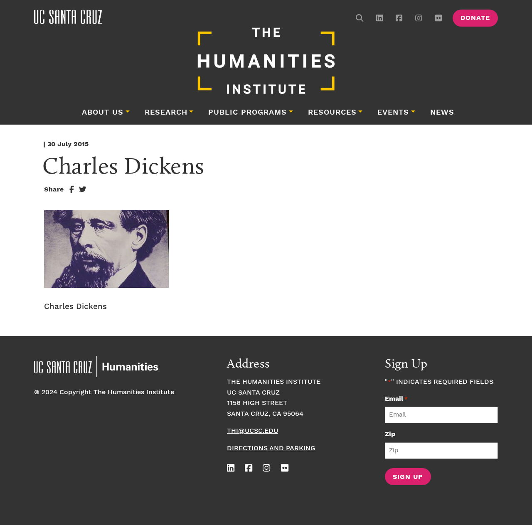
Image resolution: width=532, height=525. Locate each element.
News (442, 112)
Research (166, 112)
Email (396, 399)
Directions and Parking (271, 448)
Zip (390, 434)
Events (393, 112)
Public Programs (247, 112)
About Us (102, 112)
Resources (332, 112)
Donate (475, 18)
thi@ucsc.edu (252, 431)
